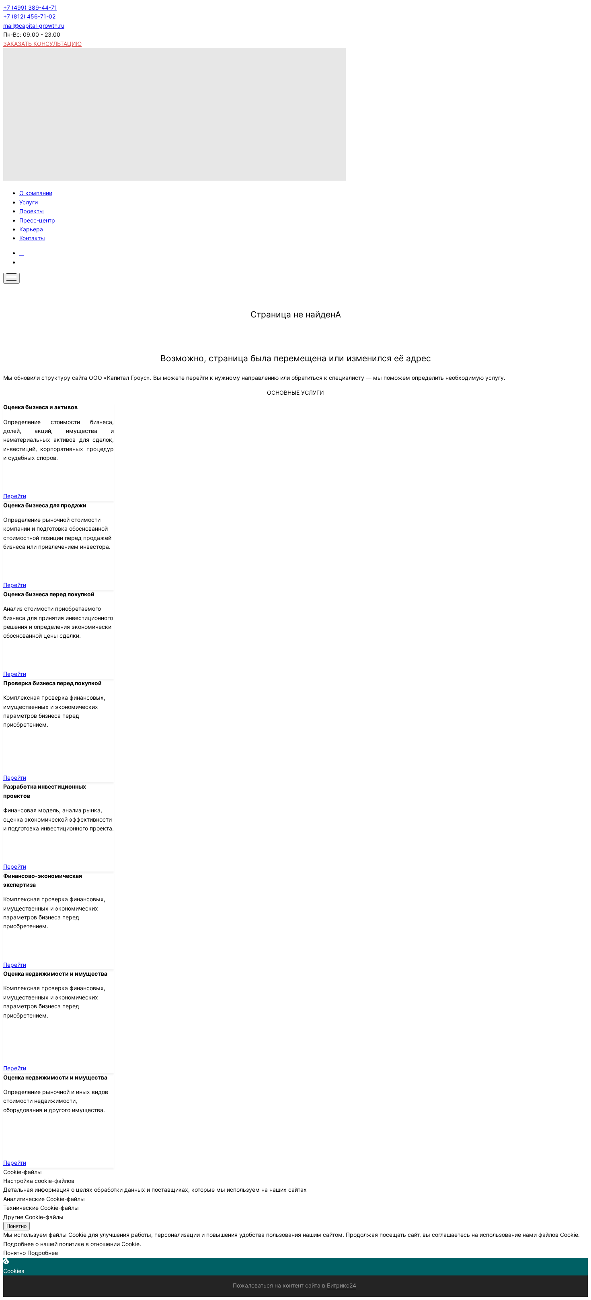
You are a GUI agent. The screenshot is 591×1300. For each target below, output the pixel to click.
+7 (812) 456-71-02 (29, 16)
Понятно (16, 1226)
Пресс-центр (37, 220)
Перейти (14, 495)
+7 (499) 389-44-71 (30, 7)
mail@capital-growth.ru (33, 25)
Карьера (31, 229)
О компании (35, 193)
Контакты (32, 238)
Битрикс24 (341, 1285)
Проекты (31, 211)
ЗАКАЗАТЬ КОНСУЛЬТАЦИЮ (42, 43)
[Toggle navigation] (11, 278)
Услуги (28, 202)
